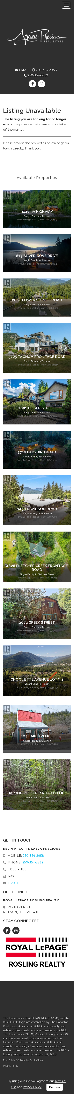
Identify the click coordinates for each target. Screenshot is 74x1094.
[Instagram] (41, 84)
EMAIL (23, 70)
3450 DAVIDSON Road (37, 509)
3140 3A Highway (37, 211)
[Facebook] (33, 84)
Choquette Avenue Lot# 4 (36, 679)
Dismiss (54, 1087)
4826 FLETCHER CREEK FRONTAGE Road (37, 568)
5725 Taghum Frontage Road (37, 357)
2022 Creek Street (37, 622)
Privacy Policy (10, 1065)
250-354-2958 (46, 70)
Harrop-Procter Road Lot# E (37, 793)
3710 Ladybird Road (37, 452)
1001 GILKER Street (36, 408)
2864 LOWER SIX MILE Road (37, 300)
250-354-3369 (37, 75)
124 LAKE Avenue (37, 736)
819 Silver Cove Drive (37, 256)
